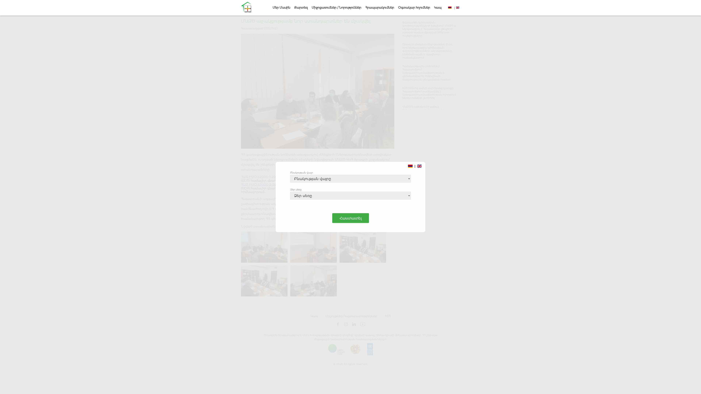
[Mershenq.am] (246, 8)
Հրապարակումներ (379, 7)
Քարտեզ (301, 7)
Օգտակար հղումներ (414, 7)
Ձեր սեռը (296, 189)
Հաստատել (351, 218)
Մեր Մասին (281, 7)
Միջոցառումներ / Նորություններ (336, 7)
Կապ (438, 7)
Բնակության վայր (301, 172)
